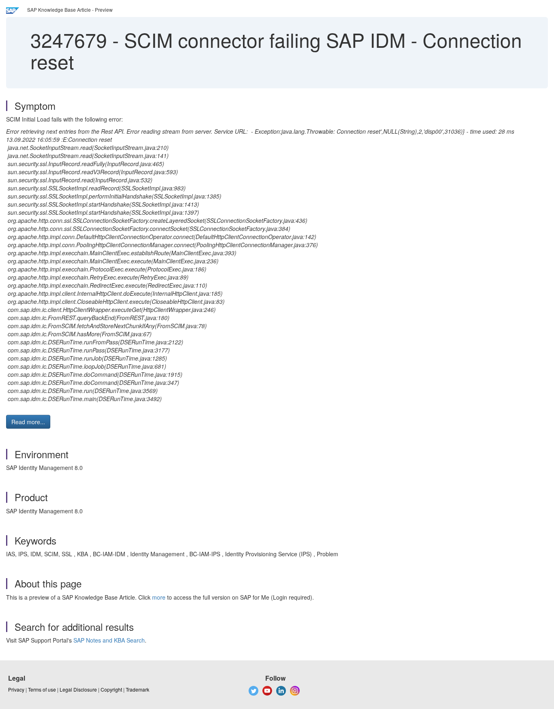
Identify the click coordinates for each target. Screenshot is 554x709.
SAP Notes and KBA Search (109, 640)
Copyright (111, 689)
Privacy (16, 689)
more (158, 597)
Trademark (137, 689)
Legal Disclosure (78, 689)
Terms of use (42, 689)
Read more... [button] (28, 422)
